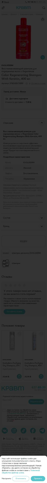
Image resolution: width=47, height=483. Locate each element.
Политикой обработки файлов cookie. (21, 471)
